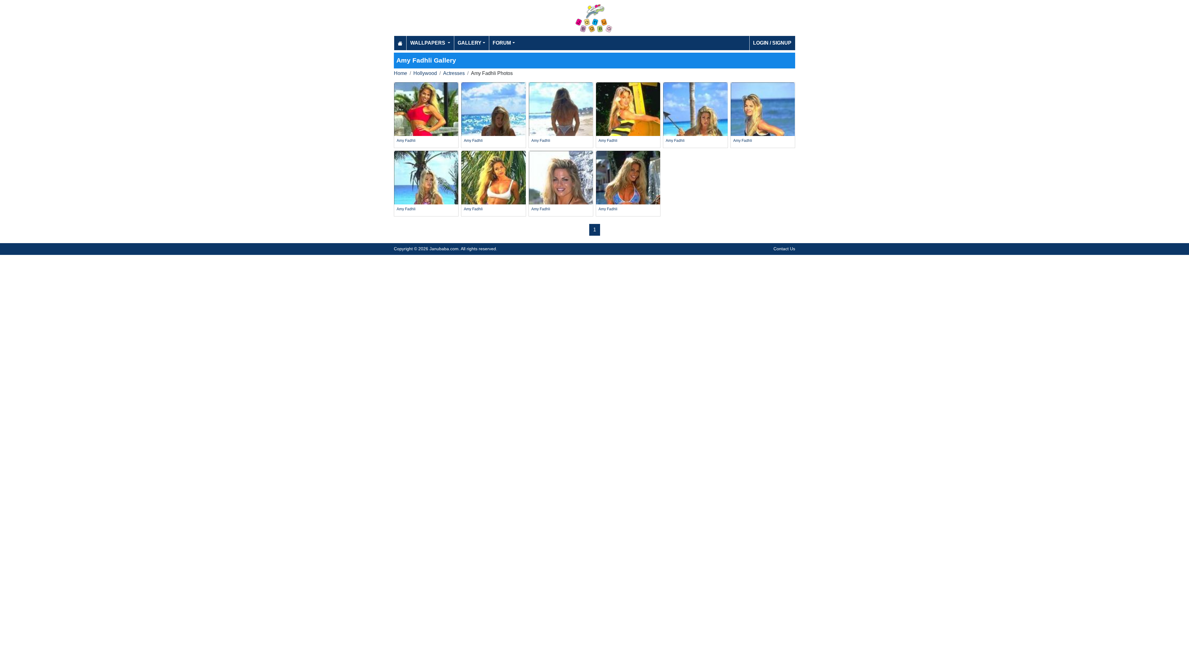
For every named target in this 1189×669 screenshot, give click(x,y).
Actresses (454, 73)
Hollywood (425, 73)
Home (400, 73)
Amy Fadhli (406, 140)
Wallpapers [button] (428, 43)
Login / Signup (772, 43)
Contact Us (784, 248)
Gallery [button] (469, 43)
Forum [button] (502, 43)
